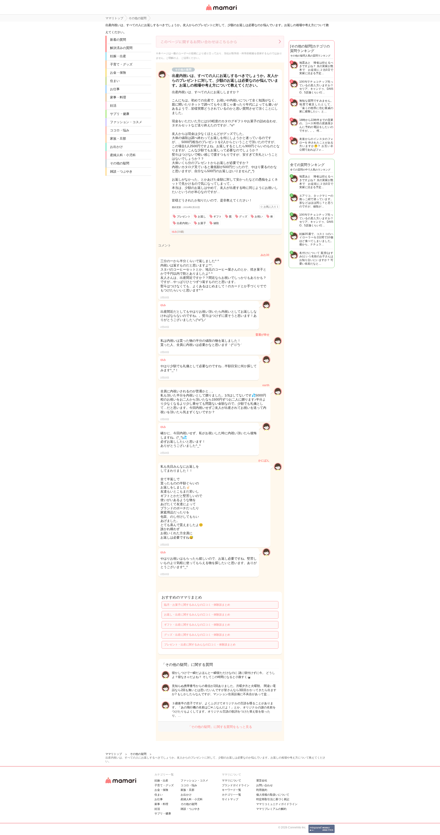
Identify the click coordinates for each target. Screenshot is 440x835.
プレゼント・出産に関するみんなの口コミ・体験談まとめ (200, 644)
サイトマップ (230, 799)
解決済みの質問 (121, 48)
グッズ (243, 216)
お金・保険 (118, 72)
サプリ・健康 (119, 114)
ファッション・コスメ (126, 122)
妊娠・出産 (118, 56)
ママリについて (231, 780)
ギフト (217, 216)
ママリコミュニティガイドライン (276, 804)
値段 (216, 223)
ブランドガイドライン (235, 785)
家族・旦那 (118, 138)
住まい (115, 81)
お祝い (259, 216)
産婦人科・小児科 (123, 155)
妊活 (113, 105)
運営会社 (261, 780)
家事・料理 (118, 97)
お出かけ (116, 147)
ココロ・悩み (119, 130)
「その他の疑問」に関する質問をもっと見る (220, 727)
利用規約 (261, 790)
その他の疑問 (119, 163)
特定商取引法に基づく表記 (272, 799)
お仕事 (115, 89)
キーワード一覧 (231, 790)
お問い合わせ (264, 785)
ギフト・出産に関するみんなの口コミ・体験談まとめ (197, 624)
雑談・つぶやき (121, 171)
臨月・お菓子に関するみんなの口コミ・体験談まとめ (197, 604)
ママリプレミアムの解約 (271, 809)
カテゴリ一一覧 (231, 794)
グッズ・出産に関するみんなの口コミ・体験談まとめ (197, 634)
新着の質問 (118, 39)
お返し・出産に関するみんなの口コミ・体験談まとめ (197, 614)
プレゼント (183, 216)
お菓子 (202, 223)
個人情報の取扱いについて (272, 794)
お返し (202, 216)
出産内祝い (183, 223)
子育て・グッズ (121, 64)
